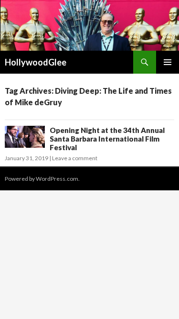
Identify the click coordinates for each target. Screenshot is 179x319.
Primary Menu (167, 62)
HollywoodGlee (35, 62)
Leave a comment (74, 158)
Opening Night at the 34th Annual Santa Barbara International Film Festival (107, 139)
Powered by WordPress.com (41, 178)
